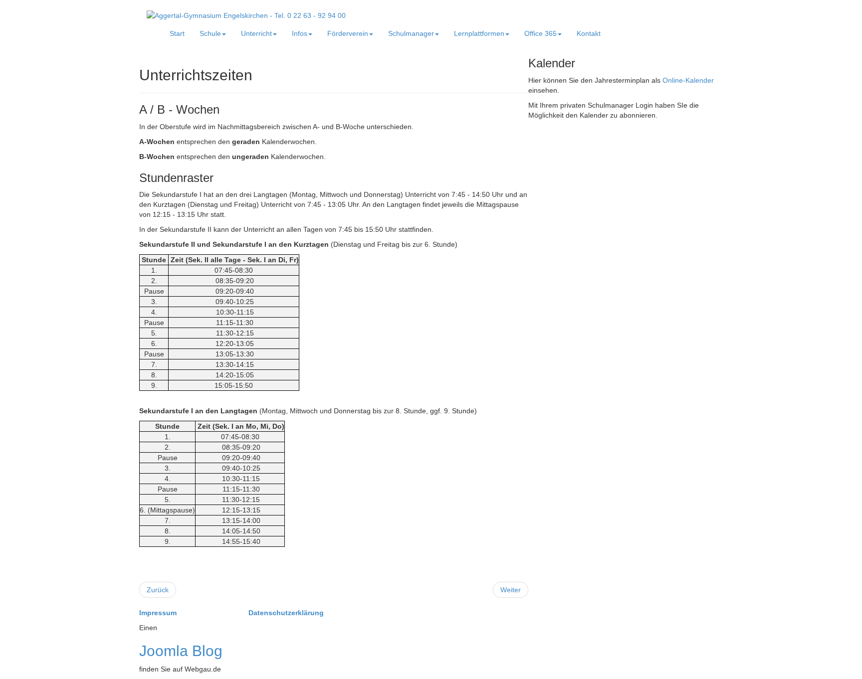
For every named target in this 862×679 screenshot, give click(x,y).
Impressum (159, 613)
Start (177, 33)
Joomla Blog (180, 651)
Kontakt (589, 33)
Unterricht (256, 33)
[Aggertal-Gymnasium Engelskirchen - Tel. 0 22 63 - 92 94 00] (246, 15)
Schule (210, 33)
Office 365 (540, 33)
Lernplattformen (479, 33)
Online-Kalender (688, 80)
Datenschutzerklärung (286, 613)
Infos (299, 33)
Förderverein (347, 33)
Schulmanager (411, 33)
